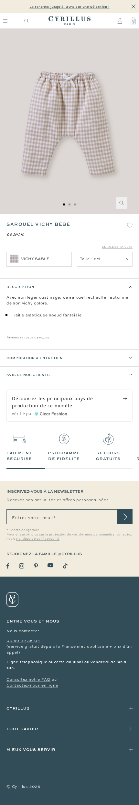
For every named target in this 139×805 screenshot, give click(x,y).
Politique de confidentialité (37, 539)
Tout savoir (22, 729)
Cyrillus (18, 708)
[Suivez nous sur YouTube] (50, 565)
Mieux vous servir (30, 749)
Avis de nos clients (28, 374)
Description (20, 286)
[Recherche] (26, 21)
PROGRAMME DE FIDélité (64, 455)
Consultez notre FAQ (28, 679)
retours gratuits (108, 455)
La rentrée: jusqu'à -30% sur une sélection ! (69, 6)
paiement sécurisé (19, 455)
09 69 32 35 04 (23, 640)
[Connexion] (119, 20)
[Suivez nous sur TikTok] (65, 565)
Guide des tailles (117, 247)
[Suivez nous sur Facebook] (7, 566)
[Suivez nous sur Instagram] (21, 565)
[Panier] (133, 21)
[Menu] (5, 21)
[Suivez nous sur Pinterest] (36, 565)
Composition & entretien (34, 358)
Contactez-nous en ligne (32, 685)
